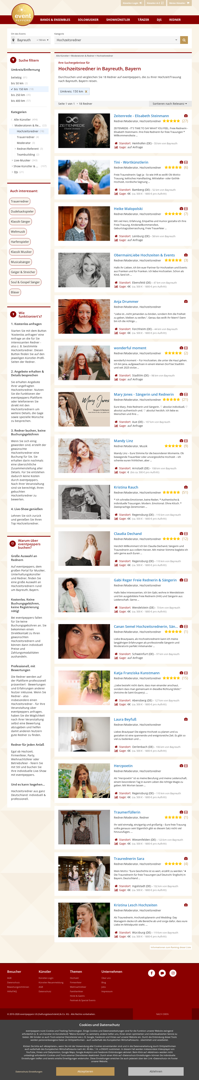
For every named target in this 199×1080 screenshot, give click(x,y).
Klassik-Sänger (20, 221)
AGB (9, 977)
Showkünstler (118, 20)
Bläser (15, 292)
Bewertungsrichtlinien (18, 986)
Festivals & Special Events (82, 1000)
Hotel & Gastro (77, 995)
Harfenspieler (20, 242)
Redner (175, 20)
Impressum (107, 991)
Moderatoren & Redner (82, 55)
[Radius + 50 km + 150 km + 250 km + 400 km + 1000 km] (43, 40)
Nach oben (162, 1014)
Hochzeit (74, 977)
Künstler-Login (46, 977)
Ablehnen (156, 1071)
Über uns (106, 977)
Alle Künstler (62, 55)
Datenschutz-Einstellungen (29, 1071)
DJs (159, 20)
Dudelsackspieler (22, 211)
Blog (103, 982)
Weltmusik (18, 231)
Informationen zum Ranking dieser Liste (171, 947)
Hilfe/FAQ (12, 991)
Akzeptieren (85, 1071)
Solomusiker (88, 20)
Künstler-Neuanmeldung (51, 982)
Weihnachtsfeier (78, 986)
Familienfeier (76, 991)
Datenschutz (13, 982)
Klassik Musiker (21, 252)
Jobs (103, 986)
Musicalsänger (20, 262)
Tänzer (143, 20)
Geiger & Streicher (23, 272)
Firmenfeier (75, 982)
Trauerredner (20, 201)
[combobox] (129, 40)
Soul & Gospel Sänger (25, 282)
